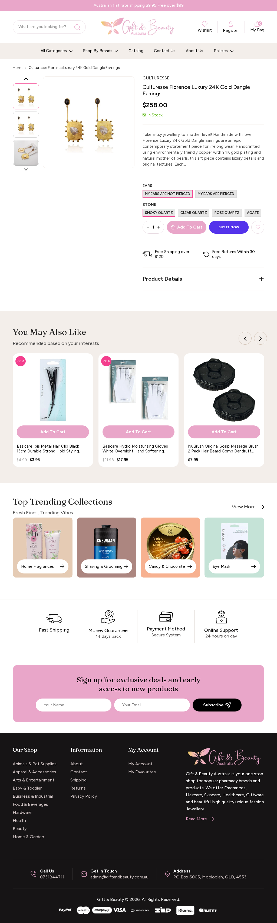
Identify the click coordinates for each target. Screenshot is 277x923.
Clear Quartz (193, 213)
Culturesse (156, 77)
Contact (78, 771)
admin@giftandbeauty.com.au (119, 877)
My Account (140, 763)
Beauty (20, 828)
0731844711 (52, 877)
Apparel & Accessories (34, 771)
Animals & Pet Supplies (35, 763)
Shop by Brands (98, 50)
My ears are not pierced (167, 194)
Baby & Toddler (27, 788)
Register (231, 30)
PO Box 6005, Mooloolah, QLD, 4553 (209, 877)
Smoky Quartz (159, 213)
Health (19, 820)
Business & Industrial (33, 796)
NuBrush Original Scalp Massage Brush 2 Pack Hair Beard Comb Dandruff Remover (223, 449)
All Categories (54, 50)
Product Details (162, 279)
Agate (253, 213)
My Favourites (142, 771)
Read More (196, 818)
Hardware (22, 812)
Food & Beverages (30, 804)
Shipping (78, 780)
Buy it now (229, 227)
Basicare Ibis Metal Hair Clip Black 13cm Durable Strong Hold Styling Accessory (48, 449)
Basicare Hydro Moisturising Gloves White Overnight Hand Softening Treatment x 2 (135, 449)
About (76, 763)
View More (244, 507)
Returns (78, 788)
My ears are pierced (216, 194)
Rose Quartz (227, 213)
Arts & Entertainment (33, 780)
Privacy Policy (83, 796)
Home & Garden (28, 836)
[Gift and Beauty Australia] (138, 910)
